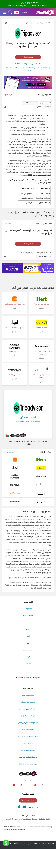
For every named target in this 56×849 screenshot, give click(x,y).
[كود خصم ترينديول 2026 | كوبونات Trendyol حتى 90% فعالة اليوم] (14, 369)
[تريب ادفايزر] (28, 33)
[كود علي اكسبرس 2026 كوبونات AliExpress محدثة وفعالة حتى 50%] (15, 493)
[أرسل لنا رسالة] (6, 843)
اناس (41, 381)
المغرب (28, 663)
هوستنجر (41, 358)
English (25, 12)
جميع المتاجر (41, 23)
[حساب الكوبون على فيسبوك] (28, 785)
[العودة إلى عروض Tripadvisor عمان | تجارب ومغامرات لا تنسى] (6, 23)
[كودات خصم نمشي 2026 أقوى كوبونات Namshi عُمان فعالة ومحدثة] (14, 346)
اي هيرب (41, 308)
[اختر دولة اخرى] (16, 12)
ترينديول (14, 379)
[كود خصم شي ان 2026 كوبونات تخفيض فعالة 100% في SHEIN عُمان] (41, 501)
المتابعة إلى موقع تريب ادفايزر (29, 63)
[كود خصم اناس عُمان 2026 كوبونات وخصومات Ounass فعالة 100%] (41, 369)
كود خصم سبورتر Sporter (28, 764)
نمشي (14, 355)
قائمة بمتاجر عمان (28, 695)
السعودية (28, 608)
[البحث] (10, 12)
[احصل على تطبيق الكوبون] (28, 82)
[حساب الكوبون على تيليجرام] (14, 785)
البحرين (28, 629)
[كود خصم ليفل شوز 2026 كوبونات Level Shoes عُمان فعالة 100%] (14, 322)
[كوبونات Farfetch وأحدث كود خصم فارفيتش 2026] (15, 501)
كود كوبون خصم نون (28, 750)
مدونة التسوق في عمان (28, 708)
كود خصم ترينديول (28, 743)
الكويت (28, 622)
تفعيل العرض (28, 57)
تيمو (14, 308)
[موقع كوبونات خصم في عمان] (49, 22)
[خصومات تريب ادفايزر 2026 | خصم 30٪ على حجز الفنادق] (28, 414)
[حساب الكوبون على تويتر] (35, 785)
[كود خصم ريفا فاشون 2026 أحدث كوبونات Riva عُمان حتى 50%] (41, 493)
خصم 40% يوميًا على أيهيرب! (28, 3)
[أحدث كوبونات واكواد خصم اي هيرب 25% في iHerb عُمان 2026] (41, 298)
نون (41, 331)
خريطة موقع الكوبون (28, 715)
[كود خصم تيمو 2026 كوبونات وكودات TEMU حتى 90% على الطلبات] (14, 298)
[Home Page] (45, 12)
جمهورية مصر (28, 649)
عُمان (28, 636)
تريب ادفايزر (29, 23)
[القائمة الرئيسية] (4, 12)
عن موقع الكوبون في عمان (28, 722)
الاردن (28, 656)
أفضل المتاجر (45, 452)
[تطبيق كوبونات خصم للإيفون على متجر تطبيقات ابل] (19, 807)
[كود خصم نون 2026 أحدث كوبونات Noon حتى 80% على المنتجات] (41, 322)
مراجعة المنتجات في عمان (28, 757)
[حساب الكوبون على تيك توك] (21, 785)
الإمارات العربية (28, 615)
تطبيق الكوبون (28, 794)
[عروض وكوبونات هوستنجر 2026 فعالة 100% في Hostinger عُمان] (41, 346)
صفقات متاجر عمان (28, 702)
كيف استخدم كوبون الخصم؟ (28, 736)
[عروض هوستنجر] (28, 268)
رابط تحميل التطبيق (28, 800)
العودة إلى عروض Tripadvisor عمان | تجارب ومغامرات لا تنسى (27, 69)
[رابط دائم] (51, 252)
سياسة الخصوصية (28, 729)
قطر (28, 643)
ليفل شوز (14, 331)
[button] (4, 2)
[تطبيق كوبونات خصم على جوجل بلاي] (24, 807)
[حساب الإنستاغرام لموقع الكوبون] (42, 785)
